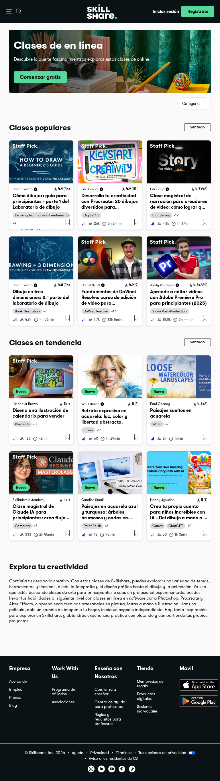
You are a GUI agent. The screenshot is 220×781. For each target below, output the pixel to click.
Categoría (191, 103)
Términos (123, 753)
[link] (41, 185)
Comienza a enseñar (105, 691)
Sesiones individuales (147, 708)
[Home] (102, 11)
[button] (9, 11)
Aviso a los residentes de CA (113, 758)
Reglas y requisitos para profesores (108, 719)
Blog (13, 705)
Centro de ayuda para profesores (110, 704)
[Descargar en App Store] (195, 685)
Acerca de (18, 681)
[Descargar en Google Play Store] (195, 701)
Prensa (15, 697)
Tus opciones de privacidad (162, 752)
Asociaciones (63, 702)
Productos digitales (146, 696)
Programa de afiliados (63, 691)
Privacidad (99, 753)
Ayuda (77, 753)
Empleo (15, 689)
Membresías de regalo (150, 683)
